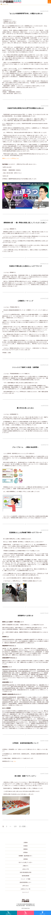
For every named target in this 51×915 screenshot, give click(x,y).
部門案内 (25, 852)
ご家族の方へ (25, 865)
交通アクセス (42, 914)
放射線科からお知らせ (25, 615)
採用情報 (25, 859)
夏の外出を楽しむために (25, 408)
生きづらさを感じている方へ (25, 862)
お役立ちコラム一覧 (25, 889)
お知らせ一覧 (5, 4)
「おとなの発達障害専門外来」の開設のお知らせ (25, 13)
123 (15, 826)
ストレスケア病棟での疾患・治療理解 (25, 367)
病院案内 (25, 849)
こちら (14, 761)
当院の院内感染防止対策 (25, 872)
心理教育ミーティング (25, 301)
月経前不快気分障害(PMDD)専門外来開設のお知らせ (25, 108)
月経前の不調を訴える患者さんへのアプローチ (25, 266)
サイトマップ (25, 892)
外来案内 (25, 845)
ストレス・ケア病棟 (25, 879)
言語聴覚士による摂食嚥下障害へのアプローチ (25, 532)
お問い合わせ (25, 885)
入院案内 (25, 842)
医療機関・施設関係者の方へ (25, 855)
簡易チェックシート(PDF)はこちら (10, 158)
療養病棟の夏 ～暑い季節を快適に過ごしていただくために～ (26, 222)
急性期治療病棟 (25, 875)
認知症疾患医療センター (25, 882)
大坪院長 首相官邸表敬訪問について (25, 743)
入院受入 (25, 914)
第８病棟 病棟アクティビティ (25, 776)
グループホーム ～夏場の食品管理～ (25, 447)
